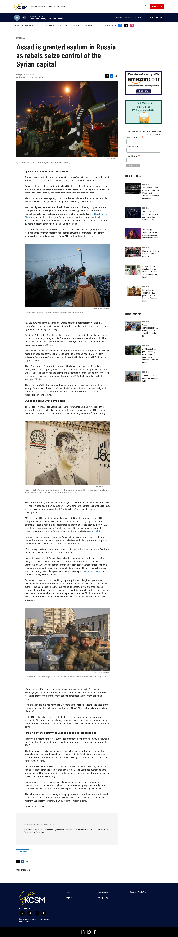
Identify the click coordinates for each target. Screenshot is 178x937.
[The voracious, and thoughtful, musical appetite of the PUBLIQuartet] (133, 212)
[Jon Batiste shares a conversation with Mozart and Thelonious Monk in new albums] (133, 188)
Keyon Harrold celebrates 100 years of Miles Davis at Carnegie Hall (149, 295)
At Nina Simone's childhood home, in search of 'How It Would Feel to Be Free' (150, 271)
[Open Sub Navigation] (42, 25)
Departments (103, 892)
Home (16, 25)
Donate (158, 6)
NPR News (20, 38)
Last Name (133, 155)
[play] (17, 17)
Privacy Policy (103, 898)
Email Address (134, 137)
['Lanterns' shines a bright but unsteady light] (133, 376)
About (77, 25)
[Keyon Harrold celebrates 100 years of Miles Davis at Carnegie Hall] (133, 291)
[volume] (24, 17)
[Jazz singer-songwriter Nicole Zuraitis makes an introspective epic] (133, 233)
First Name (132, 146)
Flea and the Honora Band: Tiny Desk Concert (150, 253)
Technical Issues (107, 25)
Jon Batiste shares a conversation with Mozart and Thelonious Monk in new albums (150, 193)
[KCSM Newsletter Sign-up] (143, 112)
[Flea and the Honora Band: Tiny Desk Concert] (133, 252)
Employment (71, 898)
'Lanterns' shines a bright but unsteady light (150, 378)
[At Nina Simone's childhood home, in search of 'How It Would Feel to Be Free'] (133, 270)
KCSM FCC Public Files (138, 892)
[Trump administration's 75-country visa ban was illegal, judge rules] (133, 326)
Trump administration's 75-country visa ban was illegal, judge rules (150, 330)
